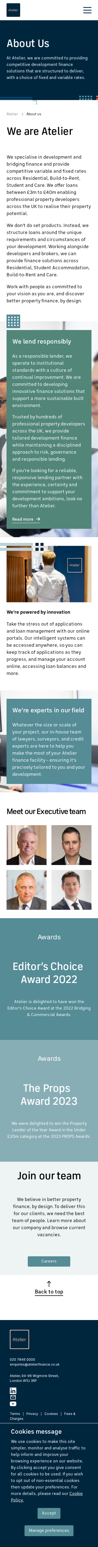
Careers (49, 1261)
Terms (15, 1414)
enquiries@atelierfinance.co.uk (35, 1364)
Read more (22, 519)
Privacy (32, 1414)
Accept (49, 1513)
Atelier (12, 114)
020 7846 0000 (22, 1359)
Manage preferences (49, 1531)
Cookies (51, 1414)
